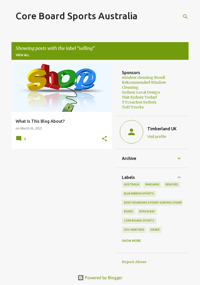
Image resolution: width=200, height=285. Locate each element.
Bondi (128, 211)
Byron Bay (147, 211)
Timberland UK (162, 128)
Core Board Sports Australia (77, 15)
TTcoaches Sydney (139, 102)
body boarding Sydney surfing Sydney (153, 202)
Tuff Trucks (133, 107)
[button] (104, 138)
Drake (155, 229)
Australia (131, 184)
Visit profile (156, 136)
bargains (152, 184)
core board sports (139, 220)
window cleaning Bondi (143, 77)
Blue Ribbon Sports (139, 193)
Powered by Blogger (103, 277)
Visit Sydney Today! (139, 97)
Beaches (172, 184)
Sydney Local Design (141, 92)
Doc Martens (134, 229)
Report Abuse (134, 262)
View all (22, 55)
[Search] (185, 16)
